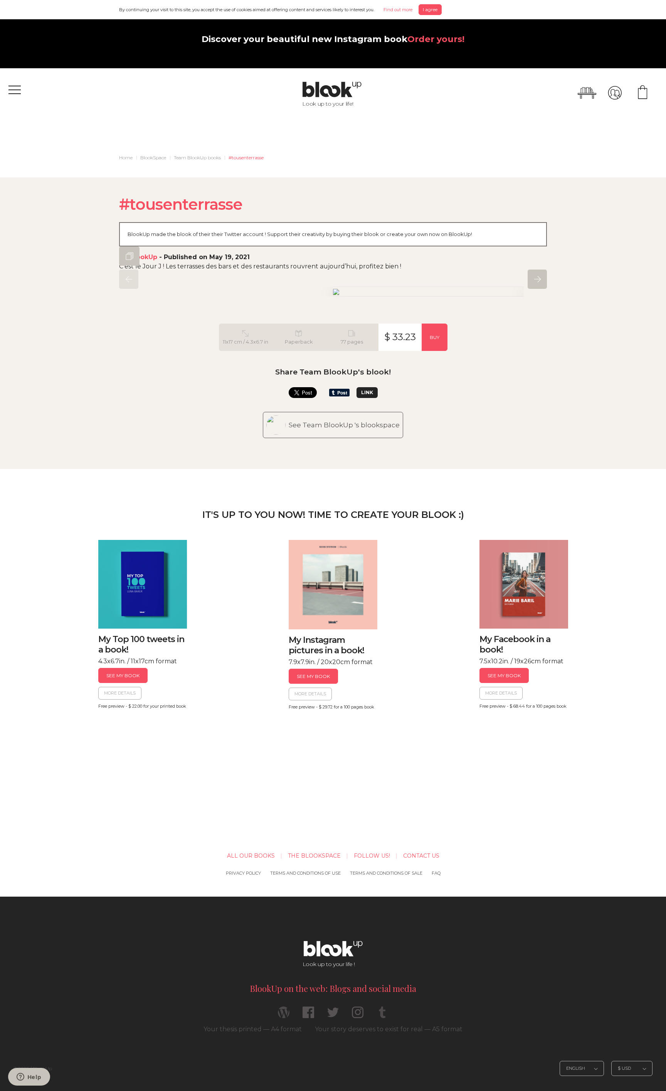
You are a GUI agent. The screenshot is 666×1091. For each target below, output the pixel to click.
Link (367, 392)
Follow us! (372, 855)
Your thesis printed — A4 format (253, 1029)
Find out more (397, 9)
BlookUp (143, 257)
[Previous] (128, 279)
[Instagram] (357, 1016)
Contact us (421, 855)
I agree (430, 9)
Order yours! (435, 39)
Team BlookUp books (197, 157)
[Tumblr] (382, 1016)
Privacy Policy (243, 873)
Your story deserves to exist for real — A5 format (388, 1029)
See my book (123, 675)
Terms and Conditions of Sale (386, 873)
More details (120, 693)
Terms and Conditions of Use (305, 873)
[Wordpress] (283, 1016)
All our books (251, 855)
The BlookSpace (314, 855)
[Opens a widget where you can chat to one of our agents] (29, 1077)
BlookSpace (153, 157)
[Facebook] (308, 1016)
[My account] (614, 93)
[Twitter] (333, 1016)
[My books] (587, 93)
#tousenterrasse (246, 157)
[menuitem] (126, 157)
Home (126, 157)
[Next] (537, 279)
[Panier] (642, 93)
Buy (434, 337)
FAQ (436, 873)
